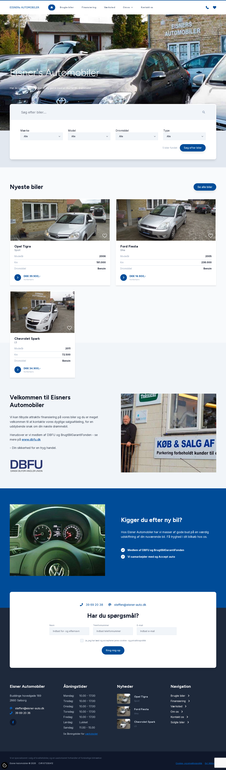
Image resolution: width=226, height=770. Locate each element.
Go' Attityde (210, 763)
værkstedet (91, 733)
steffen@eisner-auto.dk (129, 604)
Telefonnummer (101, 625)
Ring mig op (113, 650)
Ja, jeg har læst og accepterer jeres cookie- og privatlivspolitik (115, 640)
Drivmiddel (122, 130)
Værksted (109, 7)
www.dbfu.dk (31, 439)
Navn (51, 625)
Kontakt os (147, 7)
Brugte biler (67, 7)
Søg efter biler (193, 147)
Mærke (24, 130)
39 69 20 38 (94, 604)
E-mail (140, 625)
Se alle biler (205, 187)
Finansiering (89, 7)
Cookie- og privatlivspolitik (189, 763)
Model (72, 130)
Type (166, 130)
